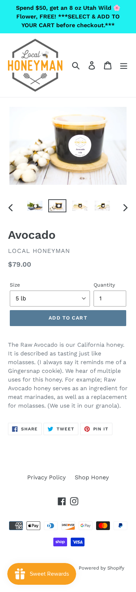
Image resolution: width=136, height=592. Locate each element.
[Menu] (124, 65)
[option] (35, 207)
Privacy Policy (46, 477)
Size (15, 285)
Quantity (104, 285)
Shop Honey (92, 477)
